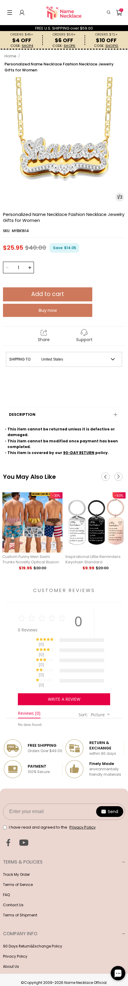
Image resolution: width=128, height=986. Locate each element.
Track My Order (16, 853)
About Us (11, 945)
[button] (9, 12)
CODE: (21, 46)
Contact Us (13, 884)
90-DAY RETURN (78, 452)
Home (10, 56)
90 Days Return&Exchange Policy (32, 925)
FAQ (6, 873)
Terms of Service (18, 863)
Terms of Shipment (20, 894)
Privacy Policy (15, 935)
